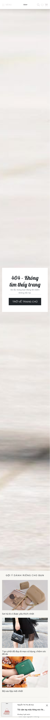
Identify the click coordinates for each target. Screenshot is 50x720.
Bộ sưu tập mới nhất (12, 691)
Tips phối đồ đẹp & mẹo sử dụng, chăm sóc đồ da (24, 652)
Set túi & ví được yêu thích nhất (18, 613)
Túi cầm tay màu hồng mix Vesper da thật (31, 710)
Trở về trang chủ (25, 301)
